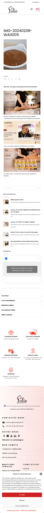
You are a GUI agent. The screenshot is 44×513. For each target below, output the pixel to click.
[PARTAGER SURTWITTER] (5, 79)
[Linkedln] (15, 435)
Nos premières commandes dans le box (25, 241)
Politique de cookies (13, 510)
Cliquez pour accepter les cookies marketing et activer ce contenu (22, 269)
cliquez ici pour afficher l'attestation (22, 409)
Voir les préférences (22, 506)
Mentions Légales (8, 465)
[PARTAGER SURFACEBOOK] (8, 79)
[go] (38, 188)
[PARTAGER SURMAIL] (19, 79)
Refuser (22, 500)
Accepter (22, 495)
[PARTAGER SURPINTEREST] (15, 79)
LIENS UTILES (31, 464)
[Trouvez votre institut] (18, 435)
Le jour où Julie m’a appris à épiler (23, 222)
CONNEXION (35, 2)
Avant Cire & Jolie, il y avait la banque (24, 232)
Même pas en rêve (17, 200)
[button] (41, 474)
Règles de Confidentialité (28, 510)
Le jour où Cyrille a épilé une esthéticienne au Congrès (19, 146)
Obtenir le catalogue (12, 440)
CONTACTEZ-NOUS (13, 418)
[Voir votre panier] (38, 10)
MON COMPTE (10, 445)
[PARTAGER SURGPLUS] (12, 79)
